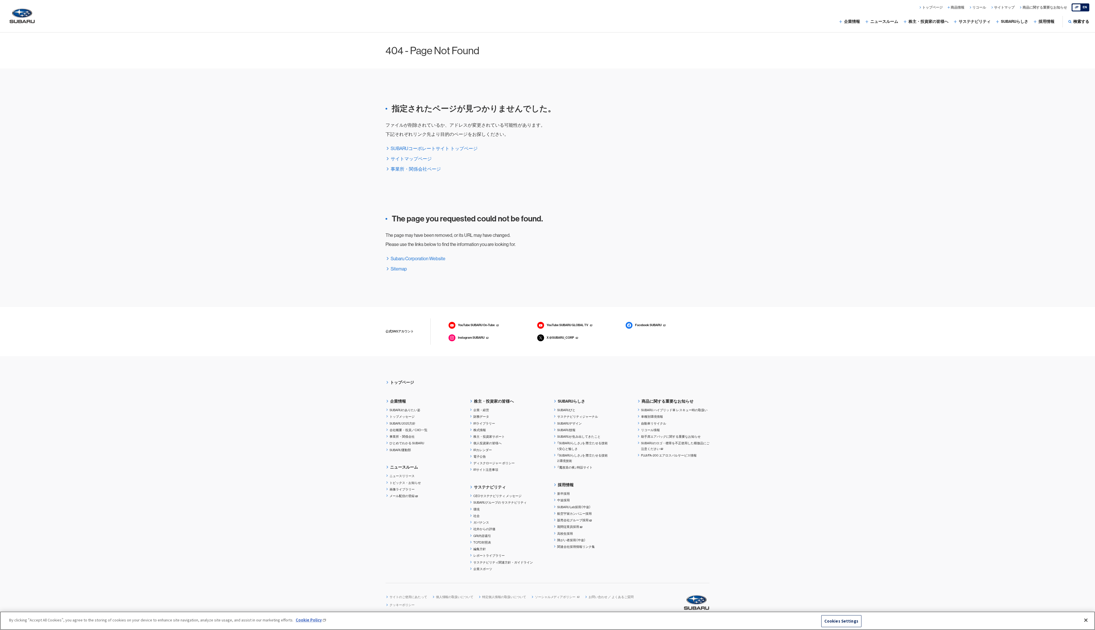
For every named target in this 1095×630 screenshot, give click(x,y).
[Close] (1086, 620)
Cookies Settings (841, 621)
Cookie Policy (309, 620)
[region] (547, 620)
